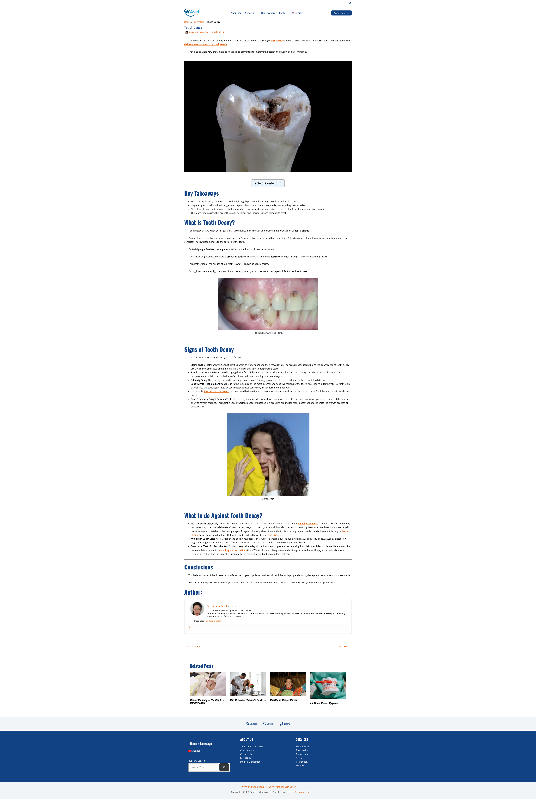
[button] (350, 3)
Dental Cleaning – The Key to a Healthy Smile (207, 701)
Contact (283, 13)
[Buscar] (224, 767)
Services (249, 13)
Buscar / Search (196, 760)
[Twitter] (190, 627)
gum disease (274, 535)
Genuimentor (302, 792)
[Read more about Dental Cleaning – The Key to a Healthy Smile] (208, 683)
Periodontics (302, 754)
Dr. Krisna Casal (213, 621)
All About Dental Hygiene (324, 703)
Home (187, 21)
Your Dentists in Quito (252, 746)
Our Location (268, 13)
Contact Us (246, 754)
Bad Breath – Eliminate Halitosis (248, 700)
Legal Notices (247, 758)
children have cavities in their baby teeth (205, 44)
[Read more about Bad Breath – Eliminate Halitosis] (248, 683)
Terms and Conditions (252, 786)
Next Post (344, 646)
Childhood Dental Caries (283, 700)
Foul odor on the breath (216, 391)
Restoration (302, 750)
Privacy (270, 786)
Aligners (300, 758)
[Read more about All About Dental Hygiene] (328, 685)
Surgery (300, 765)
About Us (236, 13)
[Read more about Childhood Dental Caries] (288, 684)
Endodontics (302, 746)
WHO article (277, 40)
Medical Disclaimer (250, 761)
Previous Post (193, 646)
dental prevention (308, 523)
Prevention (198, 21)
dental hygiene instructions (232, 550)
